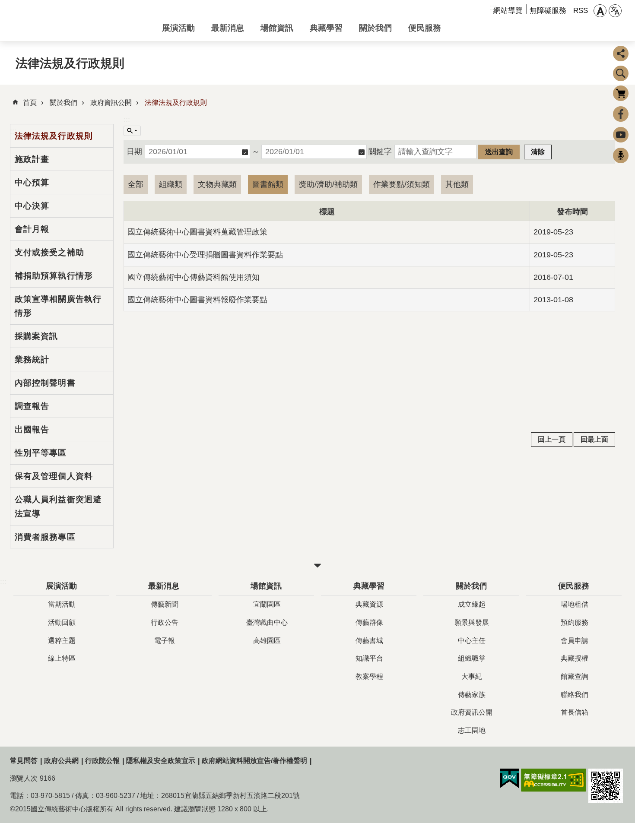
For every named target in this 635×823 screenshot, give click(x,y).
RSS (580, 10)
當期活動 (62, 604)
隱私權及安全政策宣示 (160, 760)
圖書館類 (267, 184)
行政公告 (164, 622)
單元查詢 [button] (132, 131)
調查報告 (32, 406)
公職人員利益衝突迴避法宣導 (58, 506)
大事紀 (471, 676)
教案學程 (369, 676)
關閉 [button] (317, 565)
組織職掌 (472, 658)
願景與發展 (471, 622)
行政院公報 (102, 760)
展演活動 (178, 27)
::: (127, 119)
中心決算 (32, 205)
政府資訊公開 (111, 102)
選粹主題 (62, 640)
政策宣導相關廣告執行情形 (58, 306)
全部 (135, 184)
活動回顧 (62, 622)
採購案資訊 (36, 336)
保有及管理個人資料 (54, 476)
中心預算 (32, 182)
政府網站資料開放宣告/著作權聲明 (254, 760)
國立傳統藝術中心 (79, 20)
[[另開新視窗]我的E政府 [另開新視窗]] (509, 778)
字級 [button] (600, 10)
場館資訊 (276, 27)
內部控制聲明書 (45, 382)
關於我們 (375, 27)
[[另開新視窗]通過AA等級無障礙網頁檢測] (553, 780)
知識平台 (369, 658)
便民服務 (424, 27)
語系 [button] (615, 10)
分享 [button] (621, 53)
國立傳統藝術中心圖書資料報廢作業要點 (197, 299)
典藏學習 (326, 27)
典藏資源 (369, 604)
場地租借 (574, 604)
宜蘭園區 (267, 604)
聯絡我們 (574, 694)
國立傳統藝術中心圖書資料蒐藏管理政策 (197, 232)
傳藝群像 (369, 622)
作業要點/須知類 (401, 184)
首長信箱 (574, 712)
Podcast (621, 155)
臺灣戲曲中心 (267, 622)
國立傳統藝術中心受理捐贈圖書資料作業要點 (205, 254)
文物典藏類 (217, 184)
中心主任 (472, 640)
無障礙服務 (548, 10)
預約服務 (574, 622)
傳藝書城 (369, 640)
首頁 (30, 102)
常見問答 (24, 760)
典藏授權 (574, 658)
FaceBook (621, 114)
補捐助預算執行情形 (54, 275)
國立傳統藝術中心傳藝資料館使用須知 (193, 277)
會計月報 (32, 229)
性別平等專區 (41, 452)
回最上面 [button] (594, 439)
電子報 (164, 640)
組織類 (170, 184)
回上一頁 (551, 439)
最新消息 (227, 27)
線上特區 (62, 658)
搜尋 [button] (621, 73)
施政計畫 (32, 159)
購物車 (621, 93)
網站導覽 (508, 10)
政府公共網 (61, 760)
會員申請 (574, 640)
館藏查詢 (574, 676)
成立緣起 (472, 604)
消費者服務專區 (45, 536)
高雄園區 (267, 640)
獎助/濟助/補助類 (328, 184)
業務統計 (32, 359)
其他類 (457, 184)
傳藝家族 (472, 694)
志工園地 (472, 730)
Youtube (621, 134)
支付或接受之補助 (49, 252)
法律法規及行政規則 (176, 102)
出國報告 (32, 429)
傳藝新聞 (164, 604)
